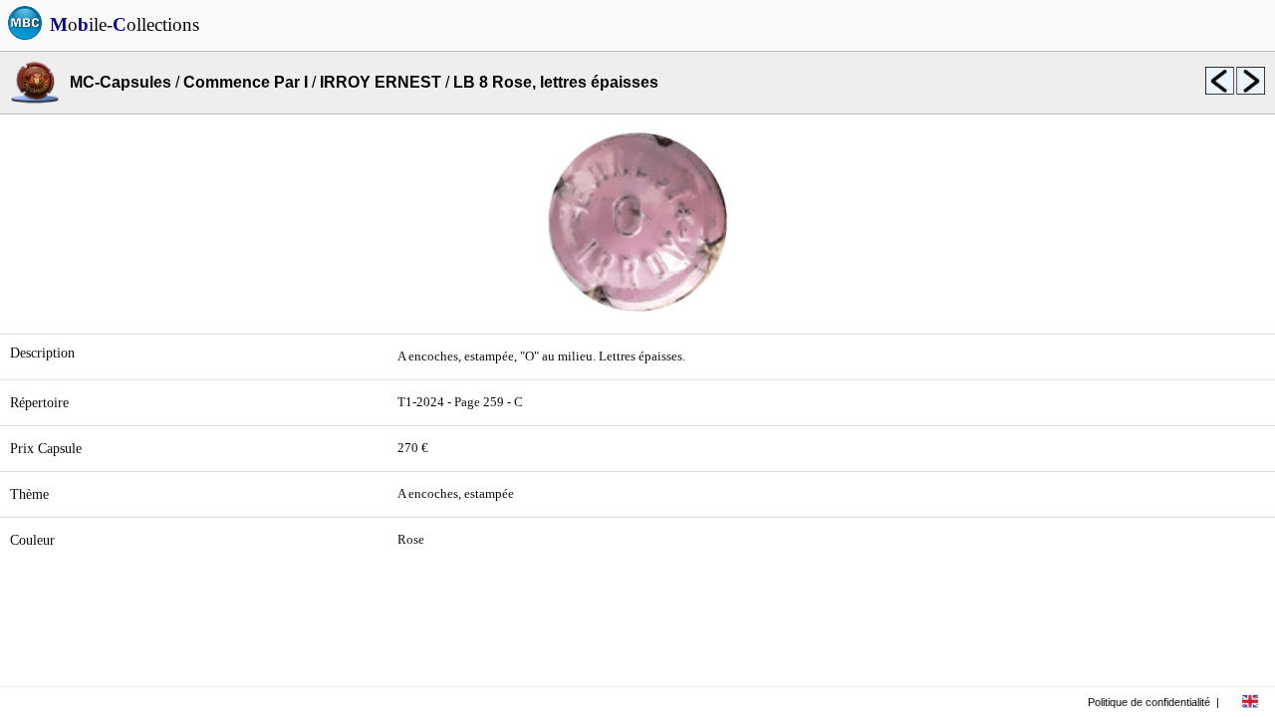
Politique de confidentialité (1149, 702)
